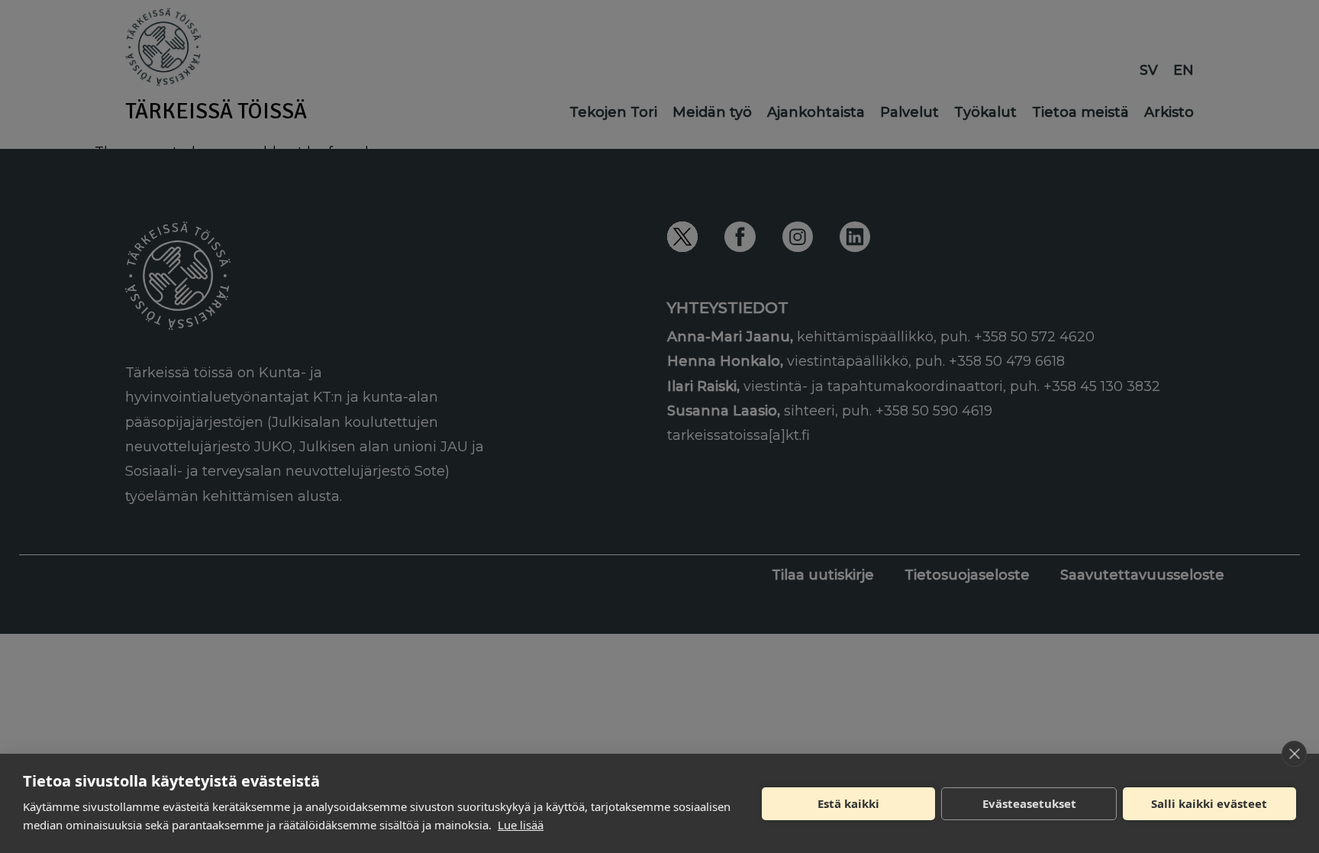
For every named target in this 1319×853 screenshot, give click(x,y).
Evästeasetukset (1029, 803)
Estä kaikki (848, 803)
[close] (1294, 754)
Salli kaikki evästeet (1209, 803)
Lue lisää (520, 824)
